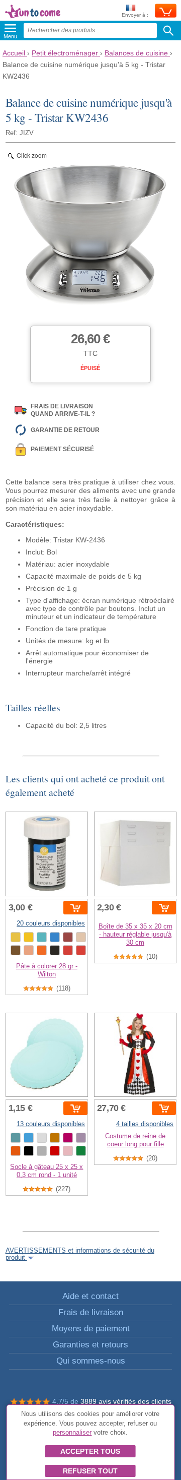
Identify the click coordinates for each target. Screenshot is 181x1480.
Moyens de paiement (91, 1328)
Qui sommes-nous (90, 1361)
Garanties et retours (90, 1344)
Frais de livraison (90, 1312)
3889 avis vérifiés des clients (125, 1401)
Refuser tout (90, 1471)
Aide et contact (90, 1296)
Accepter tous (90, 1451)
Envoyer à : (135, 15)
